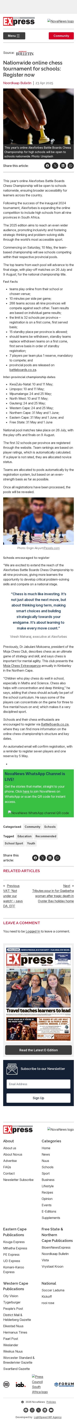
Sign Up (38, 1098)
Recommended (46, 836)
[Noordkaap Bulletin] (25, 52)
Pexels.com (52, 548)
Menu (9, 35)
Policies (51, 1401)
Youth (31, 843)
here (26, 791)
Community (61, 35)
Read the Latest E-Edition (38, 1050)
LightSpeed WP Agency (48, 1417)
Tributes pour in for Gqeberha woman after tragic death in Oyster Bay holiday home (53, 896)
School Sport (14, 843)
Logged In (33, 931)
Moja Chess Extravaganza (22, 666)
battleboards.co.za (22, 370)
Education (25, 836)
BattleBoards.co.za (55, 724)
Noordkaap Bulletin (17, 83)
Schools (50, 826)
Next (66, 886)
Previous (13, 886)
